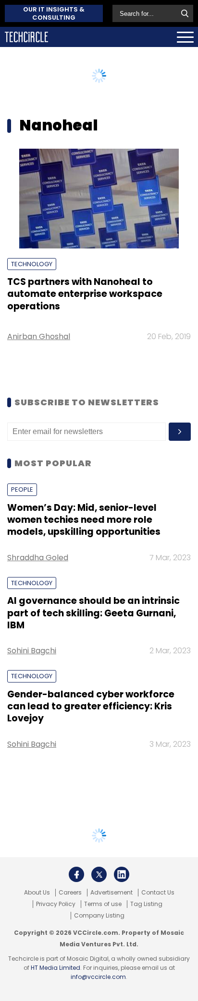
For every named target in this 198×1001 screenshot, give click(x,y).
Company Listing (99, 915)
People (22, 489)
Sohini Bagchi (31, 650)
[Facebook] (76, 874)
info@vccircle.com (98, 977)
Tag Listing (146, 904)
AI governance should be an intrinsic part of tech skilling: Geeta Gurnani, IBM (93, 613)
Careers (70, 892)
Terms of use (103, 904)
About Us (37, 892)
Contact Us (157, 892)
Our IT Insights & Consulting (54, 13)
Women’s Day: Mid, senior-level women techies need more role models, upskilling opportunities (84, 520)
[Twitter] (99, 874)
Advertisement (111, 892)
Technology (31, 264)
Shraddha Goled (37, 557)
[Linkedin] (121, 874)
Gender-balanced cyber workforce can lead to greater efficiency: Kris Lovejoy (90, 706)
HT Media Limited (55, 968)
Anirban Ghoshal (38, 336)
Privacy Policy (55, 904)
